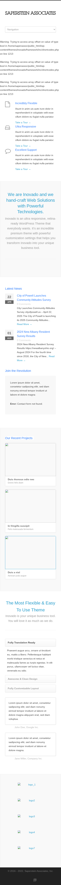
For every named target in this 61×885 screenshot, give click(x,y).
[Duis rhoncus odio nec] (30, 459)
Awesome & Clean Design (22, 679)
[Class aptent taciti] (30, 836)
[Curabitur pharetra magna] (30, 805)
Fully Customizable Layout (23, 688)
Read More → (24, 324)
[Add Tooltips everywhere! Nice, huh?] (30, 789)
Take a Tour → (23, 122)
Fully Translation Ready (21, 642)
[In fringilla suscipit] (30, 506)
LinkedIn (33, 878)
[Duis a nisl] (30, 552)
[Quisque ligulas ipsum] (30, 820)
